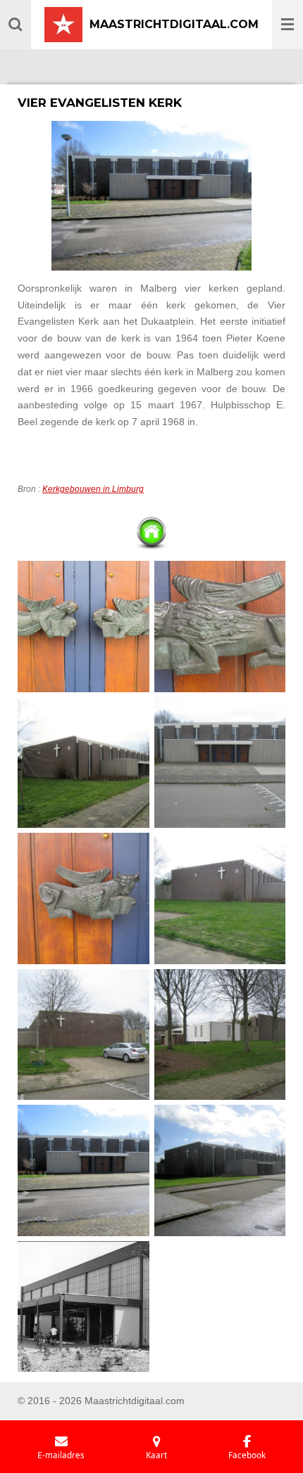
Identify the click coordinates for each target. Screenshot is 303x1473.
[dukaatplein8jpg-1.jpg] (220, 1034)
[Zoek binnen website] (15, 24)
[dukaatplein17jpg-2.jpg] (220, 1171)
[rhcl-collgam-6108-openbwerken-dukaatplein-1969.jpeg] (84, 1306)
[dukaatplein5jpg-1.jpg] (220, 762)
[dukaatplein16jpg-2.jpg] (84, 1171)
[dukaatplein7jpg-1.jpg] (220, 899)
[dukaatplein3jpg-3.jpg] (220, 627)
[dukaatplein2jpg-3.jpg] (84, 627)
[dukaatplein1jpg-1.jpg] (84, 762)
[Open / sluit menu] (287, 24)
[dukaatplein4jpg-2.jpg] (84, 899)
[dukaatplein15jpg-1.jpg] (84, 1034)
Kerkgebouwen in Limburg (93, 488)
